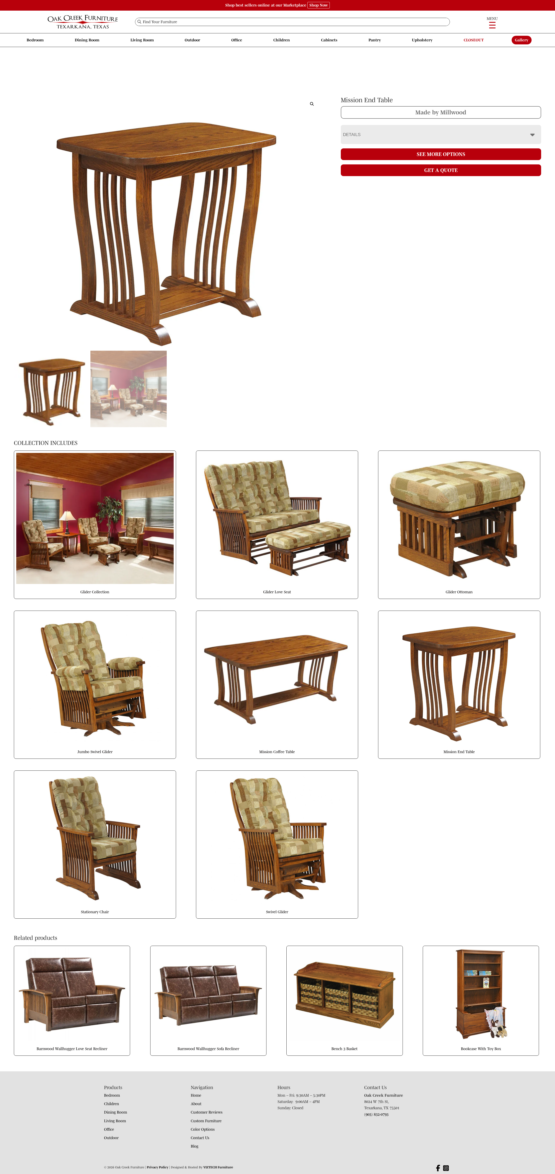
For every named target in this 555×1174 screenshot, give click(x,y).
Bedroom (35, 40)
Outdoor (192, 40)
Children (281, 40)
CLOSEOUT (474, 40)
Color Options (203, 1129)
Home (196, 1095)
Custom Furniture (206, 1121)
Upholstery (422, 40)
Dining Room (87, 40)
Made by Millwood (440, 112)
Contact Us (200, 1138)
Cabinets (329, 40)
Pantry (375, 40)
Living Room (142, 40)
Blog (194, 1146)
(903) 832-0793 (376, 1114)
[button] (312, 104)
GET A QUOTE (441, 170)
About (196, 1104)
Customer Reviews (206, 1112)
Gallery (521, 40)
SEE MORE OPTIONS (441, 154)
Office (236, 40)
